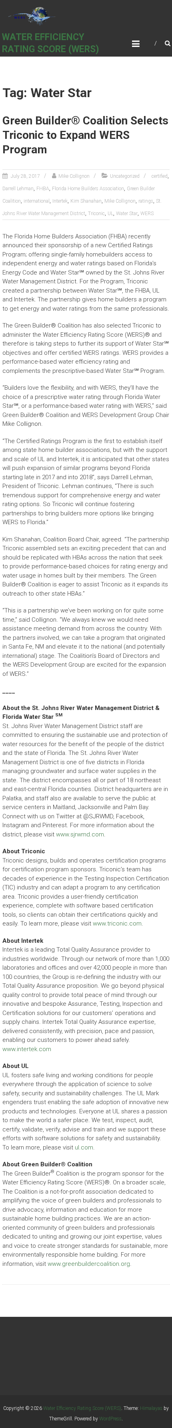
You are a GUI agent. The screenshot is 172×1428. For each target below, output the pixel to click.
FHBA (42, 188)
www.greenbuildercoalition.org (89, 1263)
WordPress (110, 1419)
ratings (145, 201)
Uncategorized (125, 176)
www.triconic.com (117, 923)
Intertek (60, 201)
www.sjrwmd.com (80, 834)
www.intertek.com (26, 1049)
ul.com (84, 1147)
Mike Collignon (74, 176)
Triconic (96, 213)
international (37, 201)
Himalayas (151, 1408)
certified (160, 176)
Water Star (127, 213)
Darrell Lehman (18, 188)
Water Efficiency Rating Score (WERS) (82, 1408)
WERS (147, 213)
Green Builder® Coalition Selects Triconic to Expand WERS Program (85, 135)
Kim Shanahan (86, 201)
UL (110, 213)
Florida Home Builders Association (88, 188)
